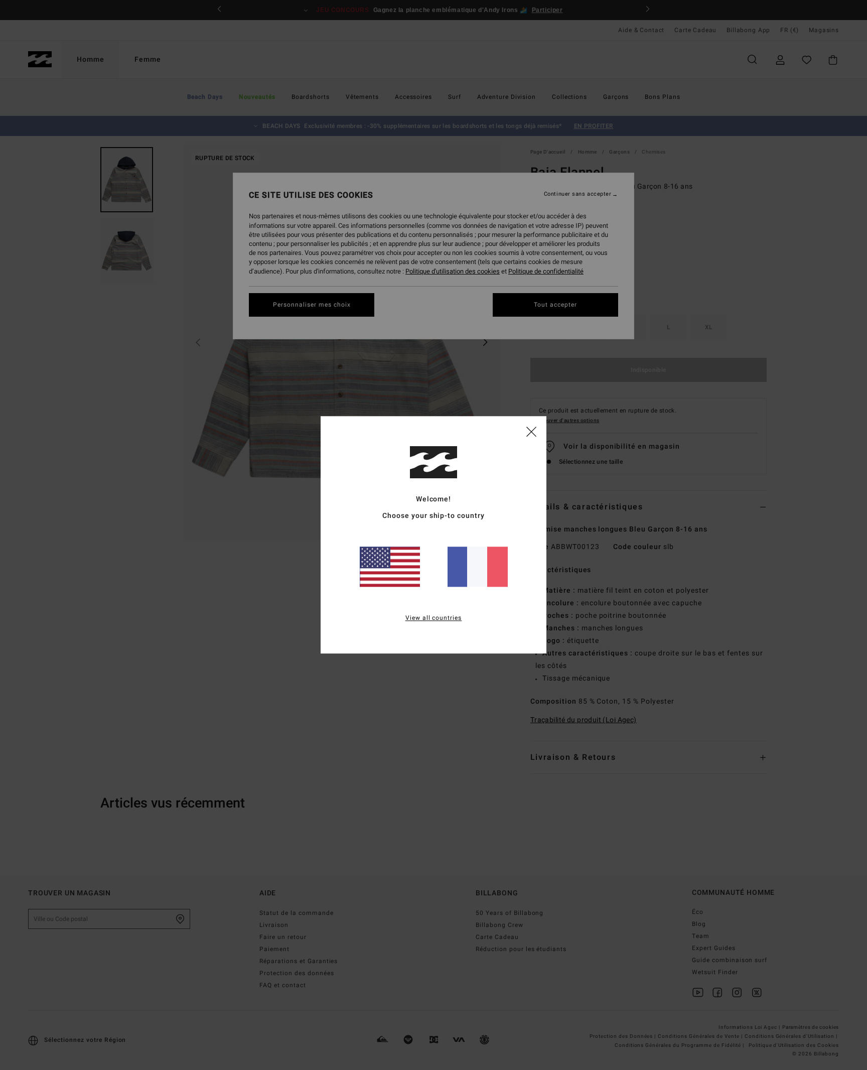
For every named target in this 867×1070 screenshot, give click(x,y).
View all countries (433, 618)
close (531, 431)
